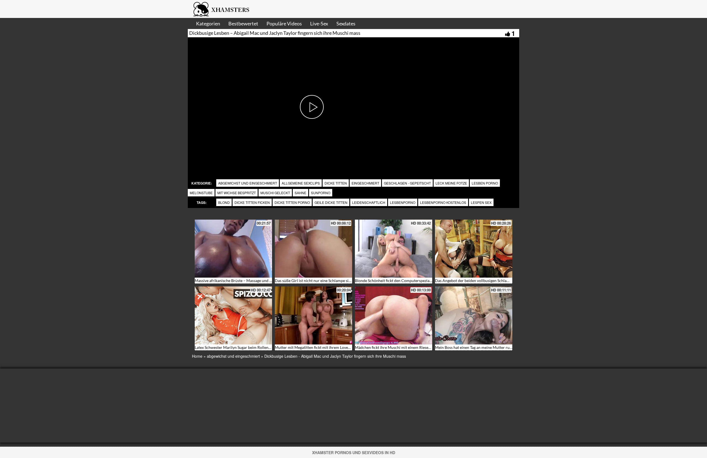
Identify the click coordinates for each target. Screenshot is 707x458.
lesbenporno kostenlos (443, 202)
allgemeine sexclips (301, 183)
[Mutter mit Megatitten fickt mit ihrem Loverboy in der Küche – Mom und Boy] (313, 315)
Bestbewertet (243, 23)
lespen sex (481, 202)
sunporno (320, 192)
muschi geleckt (275, 192)
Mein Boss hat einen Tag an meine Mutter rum (474, 347)
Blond (224, 202)
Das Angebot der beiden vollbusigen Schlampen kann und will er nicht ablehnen (503, 280)
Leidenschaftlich (368, 202)
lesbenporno (402, 202)
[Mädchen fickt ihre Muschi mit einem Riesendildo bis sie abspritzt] (393, 315)
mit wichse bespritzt (236, 192)
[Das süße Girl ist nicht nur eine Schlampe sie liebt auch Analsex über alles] (313, 249)
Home (197, 356)
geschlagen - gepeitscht (407, 183)
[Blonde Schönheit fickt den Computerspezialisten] (393, 249)
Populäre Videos (284, 23)
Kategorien (208, 23)
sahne (300, 192)
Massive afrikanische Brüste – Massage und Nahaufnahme (244, 280)
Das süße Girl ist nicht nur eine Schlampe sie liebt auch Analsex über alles (337, 280)
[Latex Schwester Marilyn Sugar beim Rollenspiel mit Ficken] (233, 315)
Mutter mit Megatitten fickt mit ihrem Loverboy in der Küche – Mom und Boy (341, 347)
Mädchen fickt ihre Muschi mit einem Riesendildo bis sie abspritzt (411, 347)
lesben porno (485, 183)
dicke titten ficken (252, 202)
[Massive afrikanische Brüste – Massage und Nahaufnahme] (233, 249)
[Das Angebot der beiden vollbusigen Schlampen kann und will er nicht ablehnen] (473, 249)
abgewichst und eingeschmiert (247, 183)
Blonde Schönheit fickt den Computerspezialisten (397, 280)
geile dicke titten (331, 202)
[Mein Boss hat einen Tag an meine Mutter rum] (473, 315)
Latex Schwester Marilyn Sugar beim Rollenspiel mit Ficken (245, 347)
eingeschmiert (365, 183)
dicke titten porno (292, 202)
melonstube (201, 192)
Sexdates (345, 23)
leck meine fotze (451, 183)
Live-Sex (319, 23)
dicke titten (336, 183)
